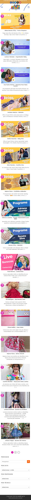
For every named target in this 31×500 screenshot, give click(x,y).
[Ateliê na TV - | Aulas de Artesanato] (15, 7)
